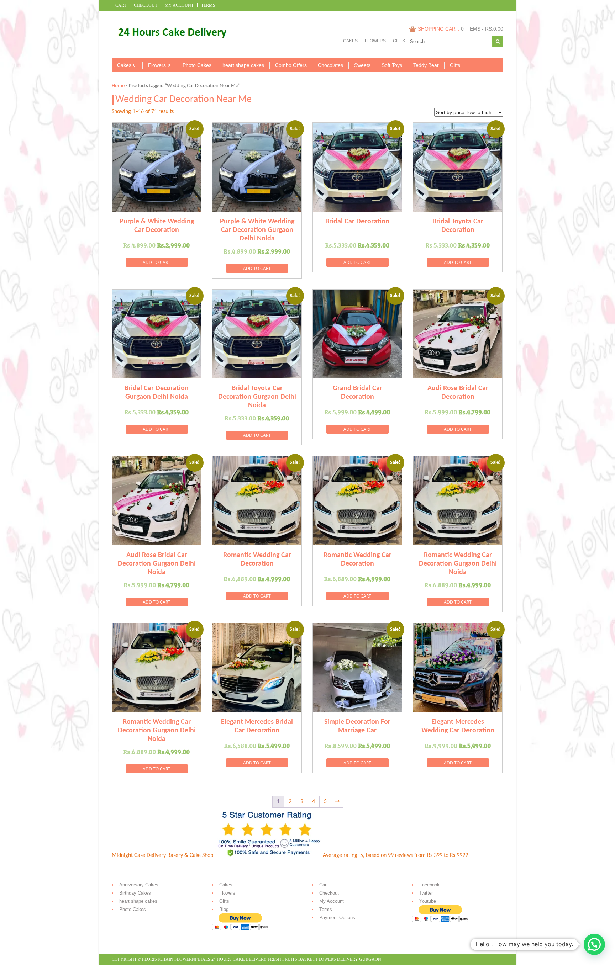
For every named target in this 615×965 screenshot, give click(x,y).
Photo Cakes (197, 65)
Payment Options (337, 917)
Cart (120, 5)
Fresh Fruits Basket (291, 959)
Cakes (350, 40)
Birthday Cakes (135, 893)
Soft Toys (392, 65)
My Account (179, 5)
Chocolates (330, 65)
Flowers (375, 40)
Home (118, 86)
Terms (208, 5)
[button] (594, 944)
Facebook (429, 884)
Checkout (145, 5)
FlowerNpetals (192, 959)
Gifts (399, 40)
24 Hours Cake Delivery (239, 959)
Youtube (427, 901)
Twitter (426, 893)
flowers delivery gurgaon (348, 959)
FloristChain (157, 959)
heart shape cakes (243, 65)
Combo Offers (291, 65)
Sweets (362, 65)
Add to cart (156, 262)
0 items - (482, 29)
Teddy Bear (426, 65)
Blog (223, 909)
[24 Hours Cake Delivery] (169, 44)
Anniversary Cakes (138, 884)
